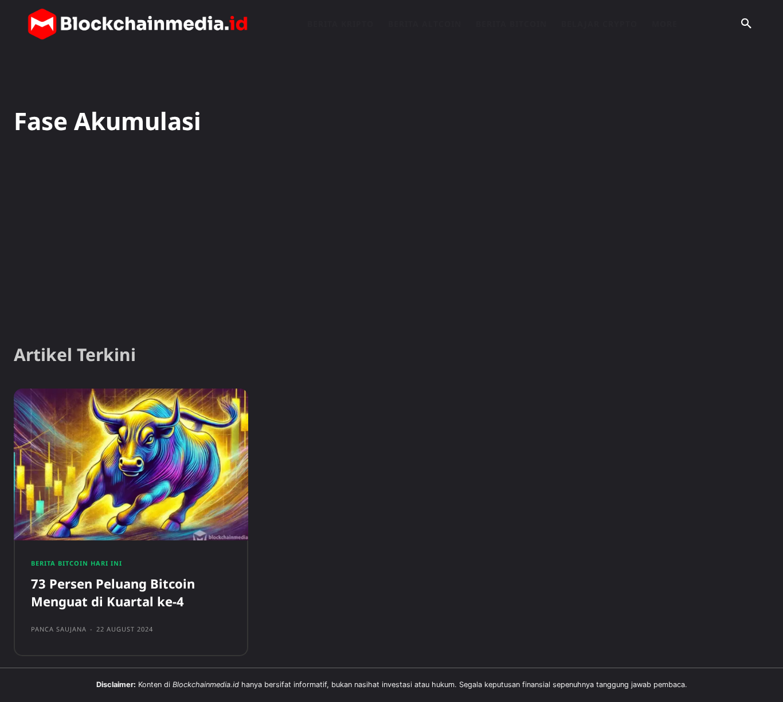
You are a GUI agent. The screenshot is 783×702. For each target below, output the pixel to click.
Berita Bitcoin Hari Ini (76, 563)
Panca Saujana (59, 629)
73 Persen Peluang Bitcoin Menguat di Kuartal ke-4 (113, 592)
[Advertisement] (391, 246)
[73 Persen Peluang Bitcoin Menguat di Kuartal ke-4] (131, 465)
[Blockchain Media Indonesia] (137, 24)
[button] (746, 24)
